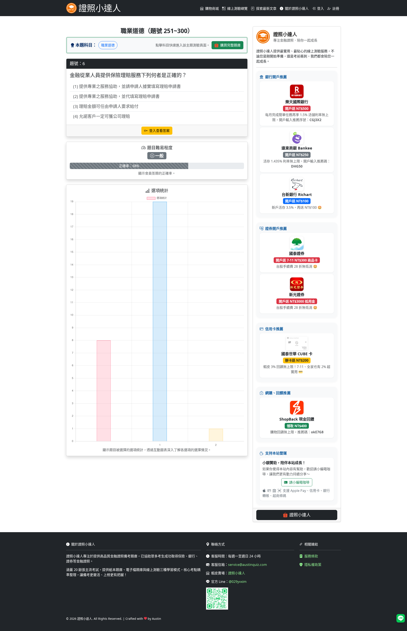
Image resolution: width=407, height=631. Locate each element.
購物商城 (212, 8)
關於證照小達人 (297, 8)
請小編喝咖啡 (299, 482)
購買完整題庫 (230, 45)
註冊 (335, 8)
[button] (400, 618)
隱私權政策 (312, 564)
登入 (320, 8)
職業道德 (108, 45)
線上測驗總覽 (237, 8)
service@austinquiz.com (247, 564)
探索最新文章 (266, 8)
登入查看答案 (159, 130)
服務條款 (311, 556)
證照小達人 (300, 515)
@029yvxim (238, 581)
